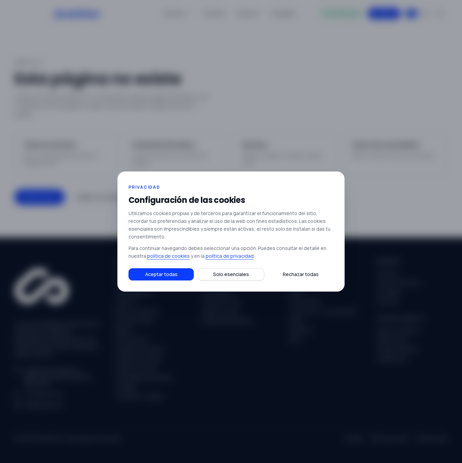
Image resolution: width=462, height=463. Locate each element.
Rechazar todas (301, 274)
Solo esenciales (231, 274)
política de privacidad (230, 256)
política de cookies (168, 256)
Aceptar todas (161, 274)
